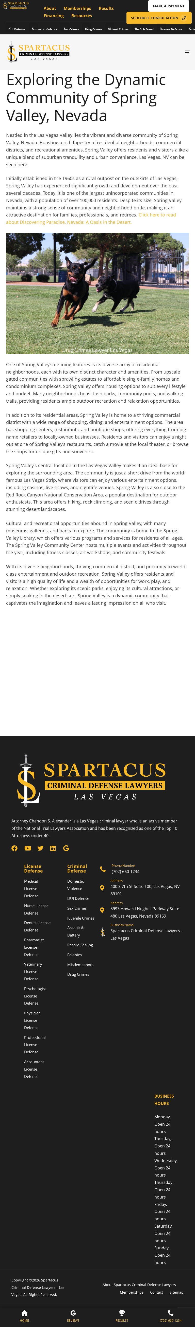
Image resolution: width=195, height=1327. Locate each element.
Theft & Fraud (144, 29)
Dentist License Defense (37, 926)
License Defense (171, 29)
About (50, 8)
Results (106, 8)
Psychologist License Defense (35, 996)
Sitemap (177, 1292)
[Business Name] (142, 932)
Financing (54, 15)
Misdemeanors (80, 964)
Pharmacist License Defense (34, 947)
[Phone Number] (142, 869)
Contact (156, 1292)
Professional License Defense (35, 1045)
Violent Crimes (118, 29)
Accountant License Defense (34, 1069)
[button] (9, 27)
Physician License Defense (32, 1020)
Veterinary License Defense (33, 971)
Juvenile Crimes (80, 918)
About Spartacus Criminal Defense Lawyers (140, 1284)
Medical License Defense (31, 888)
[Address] (142, 888)
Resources (81, 15)
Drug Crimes (93, 29)
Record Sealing (80, 944)
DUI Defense (17, 29)
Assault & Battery (75, 931)
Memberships (77, 8)
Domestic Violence (45, 29)
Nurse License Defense (36, 909)
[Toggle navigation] (159, 52)
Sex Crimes (71, 29)
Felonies (74, 954)
